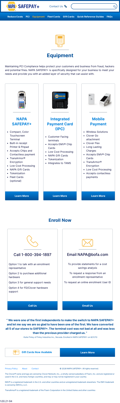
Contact (35, 368)
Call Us (32, 305)
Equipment (38, 16)
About (24, 368)
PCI (28, 16)
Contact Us (56, 6)
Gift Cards (68, 16)
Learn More (22, 195)
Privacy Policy (11, 368)
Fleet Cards (54, 16)
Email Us (87, 305)
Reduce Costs (15, 16)
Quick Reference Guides (90, 16)
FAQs (109, 16)
